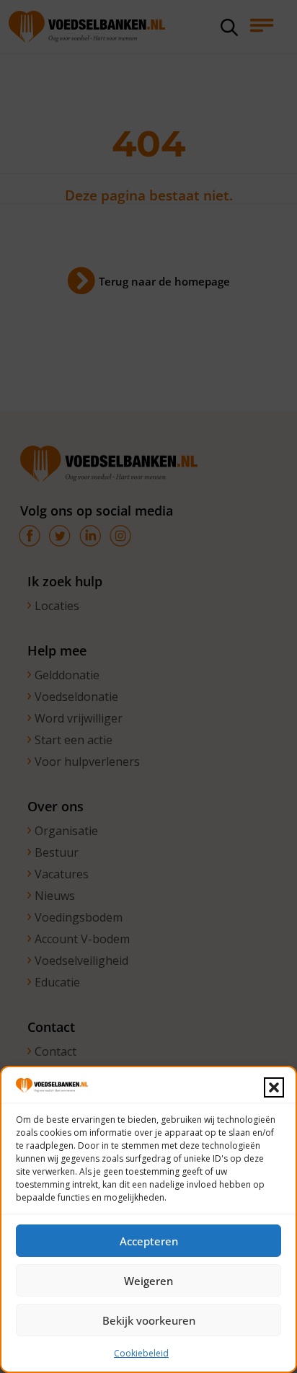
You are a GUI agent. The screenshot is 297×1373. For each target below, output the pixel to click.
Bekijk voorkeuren (148, 1320)
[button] (274, 1087)
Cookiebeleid (141, 1353)
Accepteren (149, 1241)
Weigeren (148, 1280)
